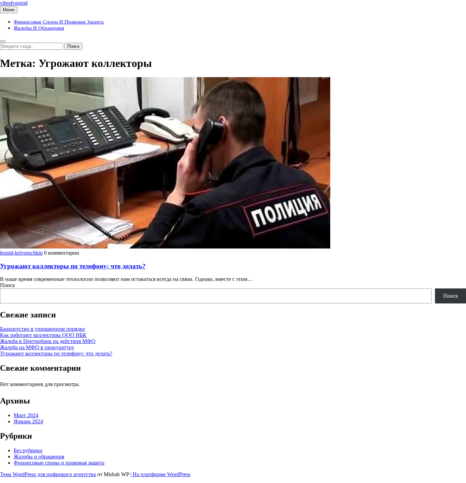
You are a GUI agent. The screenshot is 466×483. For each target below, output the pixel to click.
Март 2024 (26, 415)
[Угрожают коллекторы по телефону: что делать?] (165, 247)
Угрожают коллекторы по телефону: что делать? (73, 266)
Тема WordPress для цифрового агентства (48, 474)
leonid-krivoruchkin (21, 253)
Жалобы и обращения (39, 28)
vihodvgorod (14, 3)
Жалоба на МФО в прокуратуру (37, 347)
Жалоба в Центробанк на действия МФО (48, 341)
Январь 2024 (28, 421)
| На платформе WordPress (160, 474)
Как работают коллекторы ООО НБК (43, 335)
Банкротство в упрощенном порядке (42, 329)
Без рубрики (28, 450)
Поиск (7, 285)
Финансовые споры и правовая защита (59, 22)
